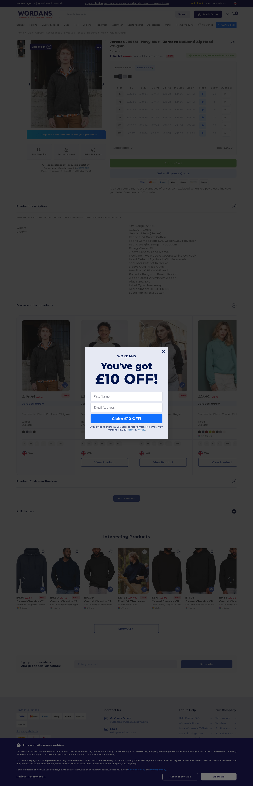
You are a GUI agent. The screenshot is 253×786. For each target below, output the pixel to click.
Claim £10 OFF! (126, 418)
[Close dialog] (163, 351)
